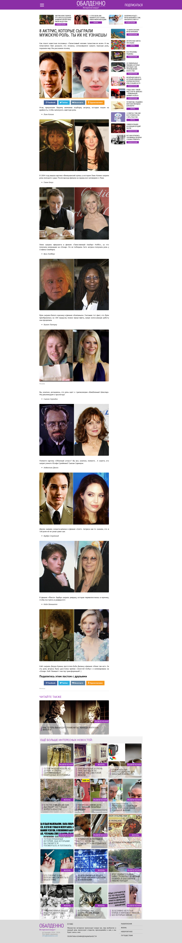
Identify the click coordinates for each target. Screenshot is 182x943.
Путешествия (127, 935)
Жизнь (124, 927)
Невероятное (126, 931)
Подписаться (134, 5)
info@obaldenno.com (50, 936)
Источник (42, 688)
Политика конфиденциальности (82, 936)
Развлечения (126, 924)
